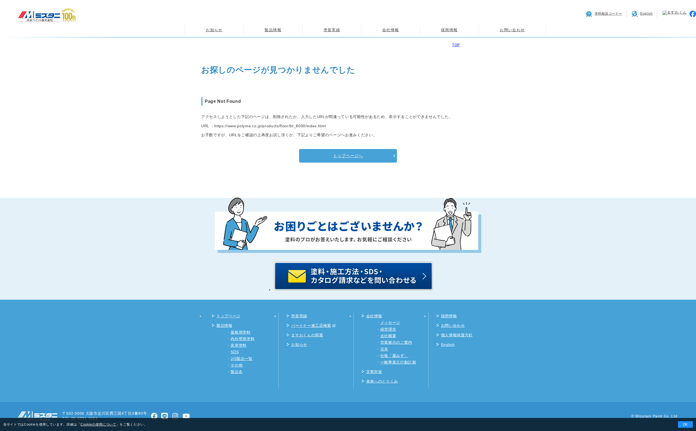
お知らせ (214, 30)
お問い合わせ (512, 30)
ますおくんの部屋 (307, 335)
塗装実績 (332, 30)
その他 (237, 365)
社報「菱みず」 (394, 356)
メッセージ (390, 323)
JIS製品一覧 (242, 359)
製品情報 (273, 30)
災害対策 (374, 372)
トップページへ (348, 155)
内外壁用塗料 (242, 339)
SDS (235, 352)
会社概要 (388, 336)
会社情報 (390, 30)
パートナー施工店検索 (311, 326)
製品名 (237, 372)
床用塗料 (239, 345)
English (646, 13)
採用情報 (449, 30)
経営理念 (388, 329)
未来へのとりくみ (382, 381)
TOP (456, 45)
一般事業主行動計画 (398, 362)
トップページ (228, 316)
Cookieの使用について (98, 424)
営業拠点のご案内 (396, 342)
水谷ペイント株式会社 (44, 21)
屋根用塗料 (240, 332)
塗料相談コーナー (608, 13)
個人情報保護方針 (457, 335)
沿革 (384, 349)
